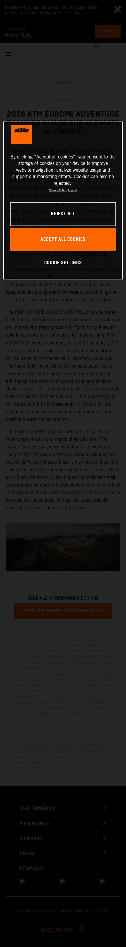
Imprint (72, 190)
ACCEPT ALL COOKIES (63, 239)
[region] (63, 200)
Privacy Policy (58, 190)
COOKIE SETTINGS (63, 262)
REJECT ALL (63, 214)
